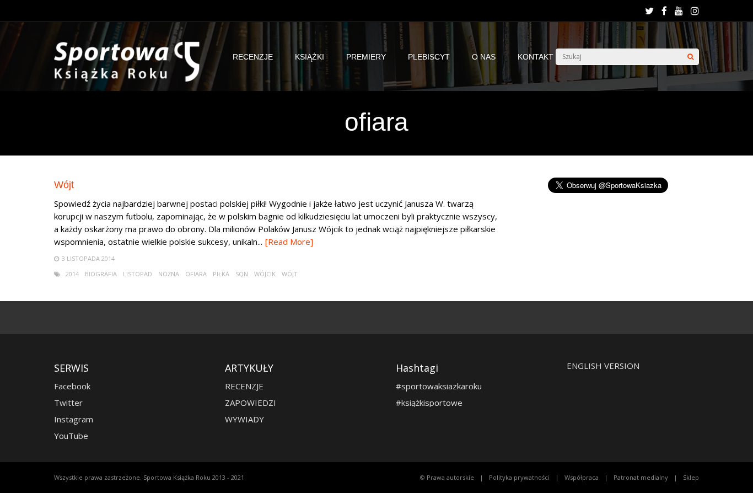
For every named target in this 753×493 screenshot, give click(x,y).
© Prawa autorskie (447, 477)
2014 (72, 274)
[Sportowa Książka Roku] (132, 79)
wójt (290, 274)
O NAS (484, 56)
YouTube (71, 435)
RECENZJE (253, 56)
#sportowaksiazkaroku (439, 386)
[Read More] (289, 241)
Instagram (73, 419)
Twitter (68, 402)
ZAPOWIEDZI (250, 402)
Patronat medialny (641, 477)
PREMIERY (366, 56)
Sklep (691, 477)
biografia (101, 274)
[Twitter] (649, 11)
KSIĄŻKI (309, 56)
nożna (168, 274)
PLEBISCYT (429, 56)
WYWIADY (244, 419)
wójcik (265, 274)
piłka (221, 274)
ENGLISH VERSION (603, 365)
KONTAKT (535, 56)
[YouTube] (679, 11)
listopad (137, 274)
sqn (241, 274)
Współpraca (581, 477)
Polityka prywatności (519, 477)
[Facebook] (664, 11)
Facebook (72, 386)
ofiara (196, 274)
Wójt (64, 184)
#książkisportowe (429, 402)
